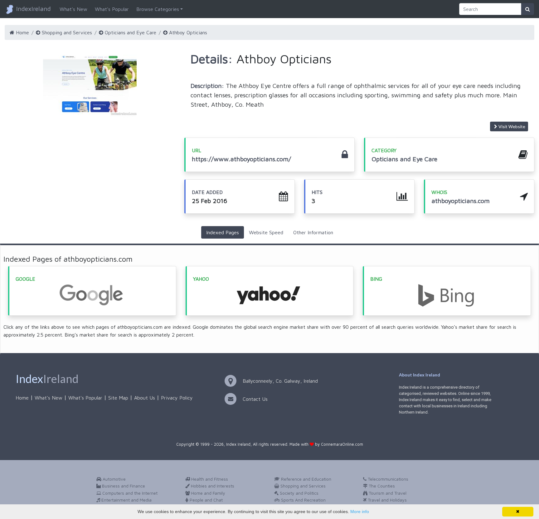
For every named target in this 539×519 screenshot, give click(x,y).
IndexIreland (32, 8)
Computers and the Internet (129, 493)
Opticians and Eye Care (129, 32)
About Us (144, 397)
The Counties (381, 485)
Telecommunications (387, 479)
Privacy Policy (177, 397)
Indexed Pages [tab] (222, 232)
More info (359, 511)
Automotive (113, 479)
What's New (73, 9)
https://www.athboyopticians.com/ (241, 158)
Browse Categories (157, 9)
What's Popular (112, 9)
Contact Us (255, 399)
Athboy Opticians (187, 32)
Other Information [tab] (313, 232)
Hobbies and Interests (212, 485)
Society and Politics (298, 493)
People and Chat (205, 499)
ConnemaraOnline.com (342, 444)
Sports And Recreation (303, 499)
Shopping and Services (66, 32)
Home (21, 32)
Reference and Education (305, 479)
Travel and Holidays (387, 499)
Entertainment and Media (126, 499)
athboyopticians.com (460, 200)
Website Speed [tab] (266, 232)
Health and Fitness (209, 479)
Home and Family (207, 493)
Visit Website (511, 126)
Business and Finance (123, 485)
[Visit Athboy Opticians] (90, 86)
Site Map (118, 397)
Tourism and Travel (386, 493)
